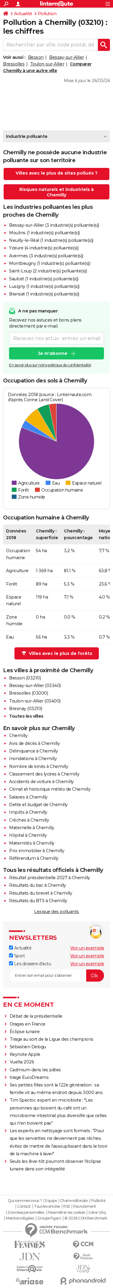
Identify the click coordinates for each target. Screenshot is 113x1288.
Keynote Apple (25, 1054)
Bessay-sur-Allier (66, 57)
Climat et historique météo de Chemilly (49, 789)
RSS (66, 1206)
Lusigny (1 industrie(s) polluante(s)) (44, 286)
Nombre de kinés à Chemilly (38, 766)
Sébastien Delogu (28, 1046)
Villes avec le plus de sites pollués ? (57, 173)
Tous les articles (47, 1206)
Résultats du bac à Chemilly (37, 885)
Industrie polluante (27, 136)
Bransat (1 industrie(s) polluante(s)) (44, 294)
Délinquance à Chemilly (33, 751)
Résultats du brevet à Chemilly (40, 893)
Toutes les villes (26, 716)
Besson (36, 57)
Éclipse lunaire (25, 1031)
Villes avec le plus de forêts (60, 653)
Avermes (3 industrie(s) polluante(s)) (46, 256)
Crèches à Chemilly (29, 820)
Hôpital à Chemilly (28, 835)
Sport (19, 956)
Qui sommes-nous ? (25, 1201)
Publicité (98, 1201)
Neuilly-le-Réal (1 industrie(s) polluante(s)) (51, 240)
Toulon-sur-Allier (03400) (35, 701)
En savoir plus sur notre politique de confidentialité (50, 365)
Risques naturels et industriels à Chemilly (56, 192)
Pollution (47, 13)
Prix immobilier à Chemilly (36, 850)
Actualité (23, 13)
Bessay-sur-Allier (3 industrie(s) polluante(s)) (54, 225)
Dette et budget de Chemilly (38, 804)
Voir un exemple (87, 948)
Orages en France (28, 1024)
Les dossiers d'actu (32, 963)
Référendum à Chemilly (33, 858)
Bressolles (13, 64)
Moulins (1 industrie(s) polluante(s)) (44, 232)
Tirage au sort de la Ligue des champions (51, 1039)
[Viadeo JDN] (83, 1269)
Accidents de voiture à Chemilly (41, 781)
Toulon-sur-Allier (47, 64)
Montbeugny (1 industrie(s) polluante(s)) (49, 263)
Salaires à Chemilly (28, 797)
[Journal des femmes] (30, 1244)
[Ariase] (30, 1281)
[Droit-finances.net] (83, 1256)
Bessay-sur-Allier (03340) (35, 685)
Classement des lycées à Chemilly (44, 774)
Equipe (51, 1201)
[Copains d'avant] (30, 1269)
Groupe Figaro (49, 1218)
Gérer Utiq (96, 1212)
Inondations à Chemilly (33, 758)
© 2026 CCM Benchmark (85, 1218)
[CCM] (83, 1244)
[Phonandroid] (83, 1281)
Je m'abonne (52, 353)
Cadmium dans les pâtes (35, 1070)
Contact (24, 1206)
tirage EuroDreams (29, 1077)
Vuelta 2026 (22, 1062)
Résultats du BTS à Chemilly (38, 900)
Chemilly (18, 735)
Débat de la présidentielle (36, 1016)
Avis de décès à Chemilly (34, 743)
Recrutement (84, 1206)
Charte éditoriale (74, 1201)
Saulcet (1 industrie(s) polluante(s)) (43, 279)
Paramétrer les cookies (66, 1212)
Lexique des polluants (56, 911)
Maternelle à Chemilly (31, 827)
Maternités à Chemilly (32, 843)
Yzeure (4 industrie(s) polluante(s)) (43, 248)
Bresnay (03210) (25, 708)
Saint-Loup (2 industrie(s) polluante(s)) (48, 271)
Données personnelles (26, 1212)
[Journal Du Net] (30, 1256)
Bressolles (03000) (28, 693)
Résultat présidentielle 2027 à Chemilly (49, 877)
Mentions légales (20, 1218)
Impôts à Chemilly (28, 812)
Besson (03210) (25, 678)
